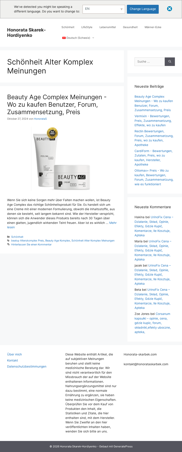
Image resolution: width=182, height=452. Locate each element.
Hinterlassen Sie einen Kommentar (31, 244)
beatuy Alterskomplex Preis (27, 240)
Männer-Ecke (153, 27)
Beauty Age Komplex (57, 240)
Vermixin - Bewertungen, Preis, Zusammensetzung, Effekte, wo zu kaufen (153, 120)
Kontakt (12, 360)
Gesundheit (130, 27)
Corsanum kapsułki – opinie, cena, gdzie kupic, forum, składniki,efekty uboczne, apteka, (153, 323)
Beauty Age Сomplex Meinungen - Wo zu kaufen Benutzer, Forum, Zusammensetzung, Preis (57, 104)
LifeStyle (86, 27)
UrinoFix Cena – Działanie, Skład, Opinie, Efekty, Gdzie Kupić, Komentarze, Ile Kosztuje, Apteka (154, 226)
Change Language (143, 9)
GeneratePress (123, 446)
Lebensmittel (108, 27)
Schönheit (67, 27)
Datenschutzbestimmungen (26, 366)
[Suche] (170, 61)
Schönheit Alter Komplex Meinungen (92, 240)
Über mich (14, 354)
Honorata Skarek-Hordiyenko (26, 32)
